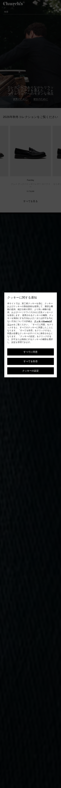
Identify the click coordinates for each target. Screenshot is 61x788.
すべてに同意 (30, 351)
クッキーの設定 (30, 370)
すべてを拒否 (30, 361)
